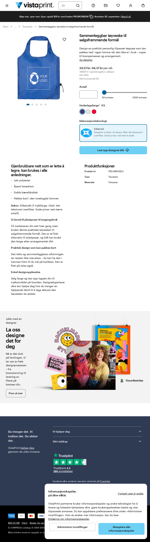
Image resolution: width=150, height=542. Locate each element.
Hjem (5, 26)
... (15, 26)
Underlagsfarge (92, 105)
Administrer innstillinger (72, 526)
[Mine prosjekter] (106, 5)
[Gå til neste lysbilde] (69, 67)
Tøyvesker (27, 26)
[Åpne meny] (7, 5)
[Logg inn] (131, 5)
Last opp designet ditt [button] (110, 150)
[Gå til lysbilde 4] (41, 104)
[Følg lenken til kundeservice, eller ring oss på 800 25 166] (93, 5)
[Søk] (78, 5)
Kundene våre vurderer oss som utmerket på (81, 481)
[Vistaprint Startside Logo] (34, 5)
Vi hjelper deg (61, 431)
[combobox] (67, 5)
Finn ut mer (16, 393)
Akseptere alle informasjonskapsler (121, 528)
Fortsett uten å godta (130, 493)
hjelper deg (27, 447)
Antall (83, 86)
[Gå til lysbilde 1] (28, 104)
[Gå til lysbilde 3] (37, 104)
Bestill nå (126, 16)
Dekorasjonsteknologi (93, 120)
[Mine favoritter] (118, 5)
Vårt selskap (60, 441)
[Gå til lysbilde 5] (45, 104)
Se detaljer (86, 59)
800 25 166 (14, 523)
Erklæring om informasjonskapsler (68, 518)
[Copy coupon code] (91, 17)
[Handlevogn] (143, 5)
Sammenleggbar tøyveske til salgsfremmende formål (66, 26)
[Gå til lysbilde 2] (32, 104)
